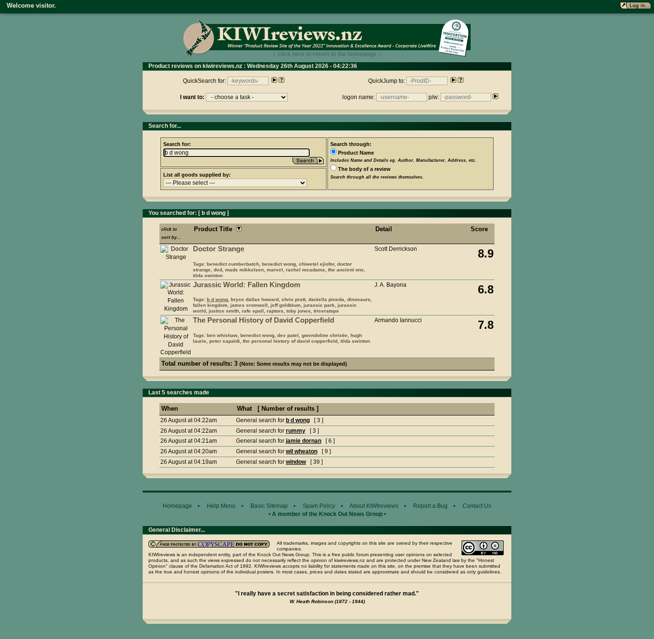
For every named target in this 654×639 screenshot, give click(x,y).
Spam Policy (319, 506)
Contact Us (476, 506)
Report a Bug (430, 506)
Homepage (177, 506)
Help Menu (221, 506)
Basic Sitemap (269, 506)
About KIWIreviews (374, 506)
